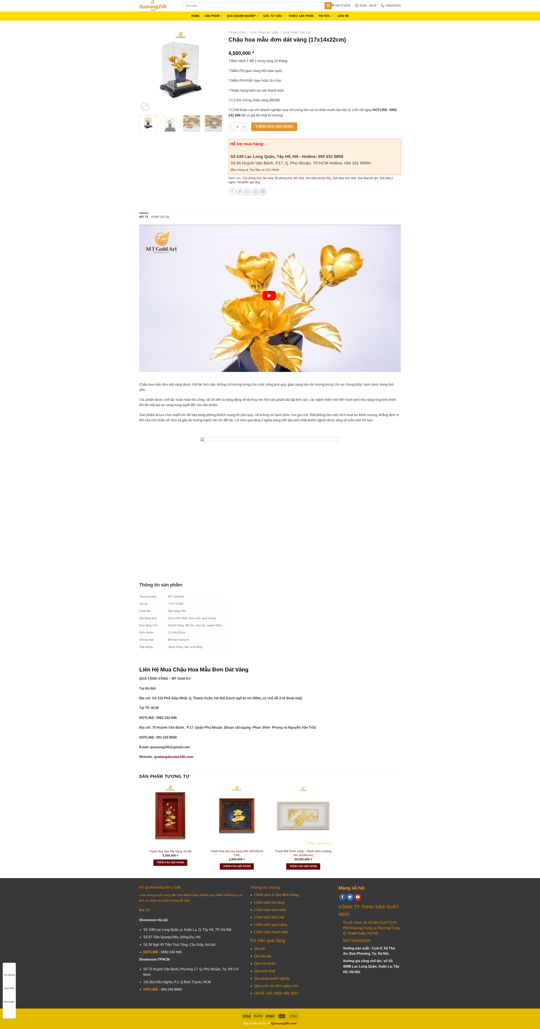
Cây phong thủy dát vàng (258, 178)
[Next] (215, 70)
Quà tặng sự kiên (264, 32)
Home (195, 16)
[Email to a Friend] (247, 191)
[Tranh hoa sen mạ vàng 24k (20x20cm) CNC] (237, 815)
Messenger (9, 1002)
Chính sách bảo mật (269, 917)
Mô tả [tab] (143, 216)
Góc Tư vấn (272, 16)
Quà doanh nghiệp (241, 16)
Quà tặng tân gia (297, 32)
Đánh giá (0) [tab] (160, 216)
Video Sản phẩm (301, 16)
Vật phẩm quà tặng (248, 182)
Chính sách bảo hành (270, 910)
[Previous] (146, 70)
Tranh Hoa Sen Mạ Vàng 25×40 (170, 851)
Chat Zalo (9, 988)
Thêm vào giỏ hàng (274, 126)
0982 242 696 (171, 952)
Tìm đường (9, 975)
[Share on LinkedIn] (262, 191)
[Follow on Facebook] (342, 897)
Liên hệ (343, 16)
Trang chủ (237, 32)
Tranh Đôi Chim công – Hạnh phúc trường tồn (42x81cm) (303, 853)
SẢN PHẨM (211, 16)
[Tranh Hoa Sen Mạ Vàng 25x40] (170, 815)
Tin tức (324, 16)
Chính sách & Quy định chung (276, 895)
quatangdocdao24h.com (173, 757)
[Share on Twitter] (239, 191)
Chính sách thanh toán (271, 932)
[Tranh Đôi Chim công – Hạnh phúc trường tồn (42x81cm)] (303, 815)
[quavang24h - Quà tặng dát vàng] (158, 5)
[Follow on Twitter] (350, 897)
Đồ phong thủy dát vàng (289, 178)
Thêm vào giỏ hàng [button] (170, 862)
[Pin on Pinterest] (255, 191)
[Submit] (328, 5)
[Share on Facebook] (232, 191)
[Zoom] (145, 107)
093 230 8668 (171, 989)
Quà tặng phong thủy (318, 178)
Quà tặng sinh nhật (344, 178)
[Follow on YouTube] (357, 897)
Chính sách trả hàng (269, 902)
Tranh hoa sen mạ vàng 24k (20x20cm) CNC (237, 853)
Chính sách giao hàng (270, 924)
